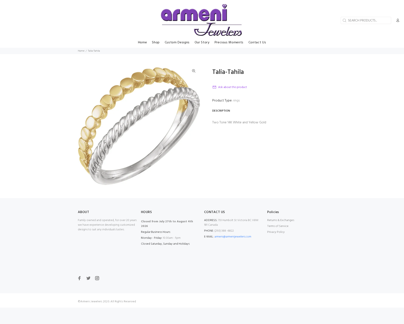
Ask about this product (232, 87)
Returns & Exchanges (280, 220)
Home (81, 51)
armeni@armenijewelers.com (232, 236)
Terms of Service (277, 226)
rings (236, 100)
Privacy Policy (276, 232)
